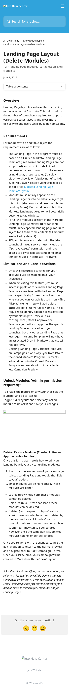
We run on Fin (36, 683)
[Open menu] (63, 6)
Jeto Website (35, 670)
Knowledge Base (32, 40)
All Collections (11, 40)
